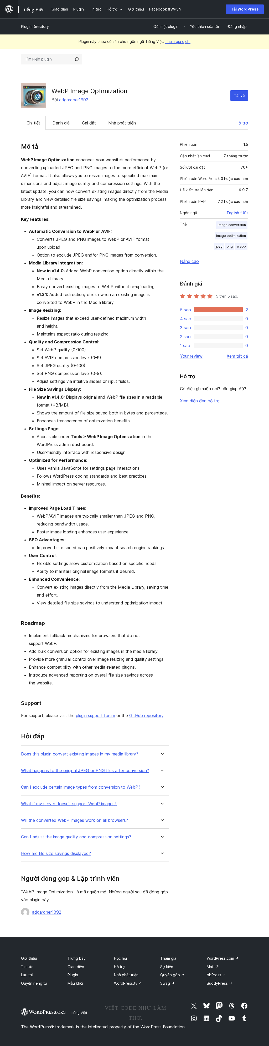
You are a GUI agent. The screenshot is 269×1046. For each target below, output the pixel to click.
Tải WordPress (245, 9)
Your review (191, 356)
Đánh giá (61, 123)
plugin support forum (95, 715)
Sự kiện (166, 966)
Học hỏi (120, 958)
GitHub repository (146, 715)
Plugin (73, 975)
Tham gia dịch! (177, 41)
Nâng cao (189, 261)
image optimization (231, 236)
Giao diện (76, 966)
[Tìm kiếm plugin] (76, 59)
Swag (167, 983)
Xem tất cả (237, 356)
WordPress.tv (128, 983)
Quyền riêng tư (34, 983)
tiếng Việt (79, 1012)
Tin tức (27, 966)
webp (241, 246)
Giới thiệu (29, 958)
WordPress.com (223, 958)
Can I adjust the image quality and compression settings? (76, 836)
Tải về (239, 95)
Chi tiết (33, 123)
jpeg (219, 246)
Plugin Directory (35, 26)
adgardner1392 (73, 99)
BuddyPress (219, 983)
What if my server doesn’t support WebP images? (69, 803)
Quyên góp (172, 975)
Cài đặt (89, 123)
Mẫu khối (75, 983)
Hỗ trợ (241, 123)
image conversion (232, 225)
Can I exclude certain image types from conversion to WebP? (80, 787)
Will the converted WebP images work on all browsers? (74, 820)
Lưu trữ (27, 975)
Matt (213, 966)
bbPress (216, 975)
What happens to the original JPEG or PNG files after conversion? (85, 770)
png (230, 246)
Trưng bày (77, 958)
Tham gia (168, 958)
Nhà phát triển (122, 123)
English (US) (237, 213)
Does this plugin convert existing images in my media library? (79, 754)
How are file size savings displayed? (56, 853)
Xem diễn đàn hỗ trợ (200, 400)
